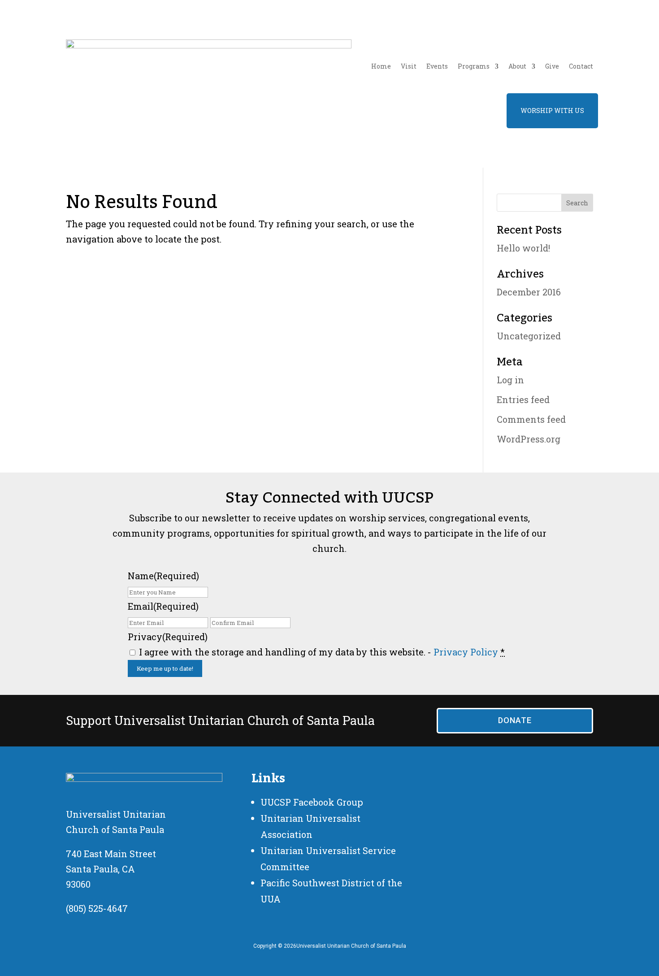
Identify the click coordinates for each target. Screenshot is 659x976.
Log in (510, 380)
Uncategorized (529, 336)
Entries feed (523, 399)
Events (437, 66)
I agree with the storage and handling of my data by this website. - (322, 652)
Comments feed (531, 419)
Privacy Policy (466, 652)
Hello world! (523, 248)
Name (163, 575)
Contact (581, 66)
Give (552, 66)
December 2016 (529, 292)
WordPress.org (528, 439)
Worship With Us (552, 110)
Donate (515, 720)
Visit (408, 66)
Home (381, 66)
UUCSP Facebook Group (311, 802)
